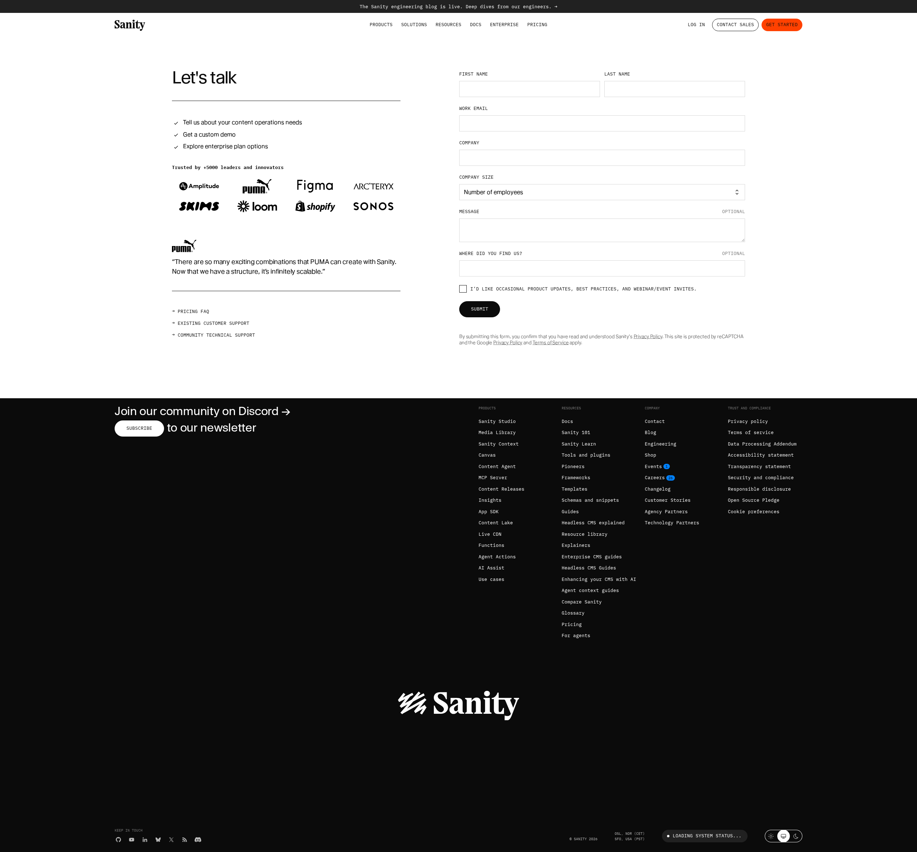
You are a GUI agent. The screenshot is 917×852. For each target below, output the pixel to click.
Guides (570, 512)
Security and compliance (761, 478)
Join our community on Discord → (203, 411)
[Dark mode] (796, 836)
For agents (576, 635)
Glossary (573, 613)
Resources (448, 24)
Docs (475, 24)
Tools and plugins (586, 455)
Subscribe (139, 428)
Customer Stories (668, 500)
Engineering (660, 444)
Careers (655, 478)
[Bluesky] (158, 839)
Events (653, 466)
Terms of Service (551, 342)
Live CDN (490, 534)
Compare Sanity (582, 602)
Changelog (658, 489)
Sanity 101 (576, 432)
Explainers (576, 545)
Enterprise (504, 24)
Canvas (487, 455)
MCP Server (493, 478)
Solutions (414, 24)
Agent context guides (590, 590)
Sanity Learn (579, 444)
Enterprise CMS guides (592, 557)
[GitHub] (118, 839)
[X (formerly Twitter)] (171, 839)
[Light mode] (771, 836)
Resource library (585, 534)
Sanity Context (499, 444)
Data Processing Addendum (762, 444)
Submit (479, 309)
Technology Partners (672, 523)
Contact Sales (735, 24)
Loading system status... (707, 836)
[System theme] (783, 836)
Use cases (491, 579)
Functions (491, 545)
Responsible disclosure (759, 489)
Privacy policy (748, 421)
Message (602, 212)
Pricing (537, 24)
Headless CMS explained (593, 523)
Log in (696, 24)
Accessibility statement (761, 455)
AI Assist (491, 568)
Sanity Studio (497, 421)
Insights (490, 500)
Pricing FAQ (193, 311)
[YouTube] (131, 839)
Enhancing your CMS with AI (599, 579)
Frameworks (576, 478)
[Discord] (198, 839)
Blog (650, 432)
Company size (476, 177)
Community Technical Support (216, 335)
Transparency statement (759, 466)
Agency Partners (666, 512)
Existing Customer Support (213, 323)
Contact (655, 421)
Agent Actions (497, 557)
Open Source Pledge (753, 500)
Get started (782, 24)
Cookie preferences (753, 512)
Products (381, 24)
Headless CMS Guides (589, 568)
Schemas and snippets (590, 500)
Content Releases (501, 489)
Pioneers (573, 466)
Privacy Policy (648, 336)
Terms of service (751, 432)
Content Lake (496, 523)
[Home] (130, 25)
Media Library (497, 432)
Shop (650, 455)
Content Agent (497, 466)
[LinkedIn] (145, 839)
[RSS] (184, 839)
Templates (574, 489)
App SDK (489, 512)
